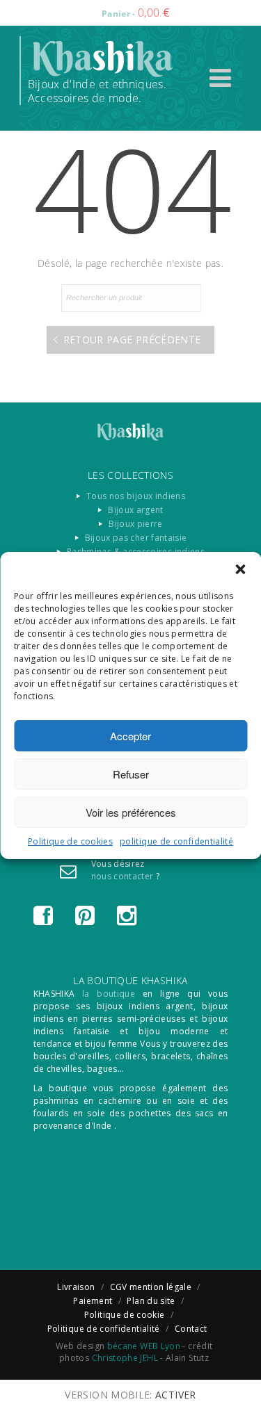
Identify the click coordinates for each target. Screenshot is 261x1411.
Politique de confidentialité (103, 1329)
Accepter (130, 735)
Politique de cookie (124, 1315)
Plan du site (151, 1301)
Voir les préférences (131, 812)
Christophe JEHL (125, 1358)
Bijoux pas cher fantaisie (136, 538)
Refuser (131, 774)
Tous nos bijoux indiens (135, 496)
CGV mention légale (150, 1287)
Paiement (92, 1301)
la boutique (108, 994)
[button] (240, 569)
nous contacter (122, 876)
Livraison (76, 1287)
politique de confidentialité (176, 841)
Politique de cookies (70, 841)
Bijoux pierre (136, 524)
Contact (191, 1329)
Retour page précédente (132, 339)
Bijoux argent (136, 510)
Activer (175, 1394)
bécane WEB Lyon (143, 1346)
